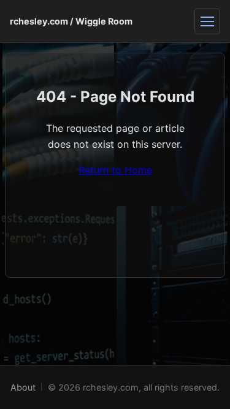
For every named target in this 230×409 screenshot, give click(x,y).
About (23, 387)
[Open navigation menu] (207, 21)
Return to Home (115, 170)
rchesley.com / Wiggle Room (71, 21)
